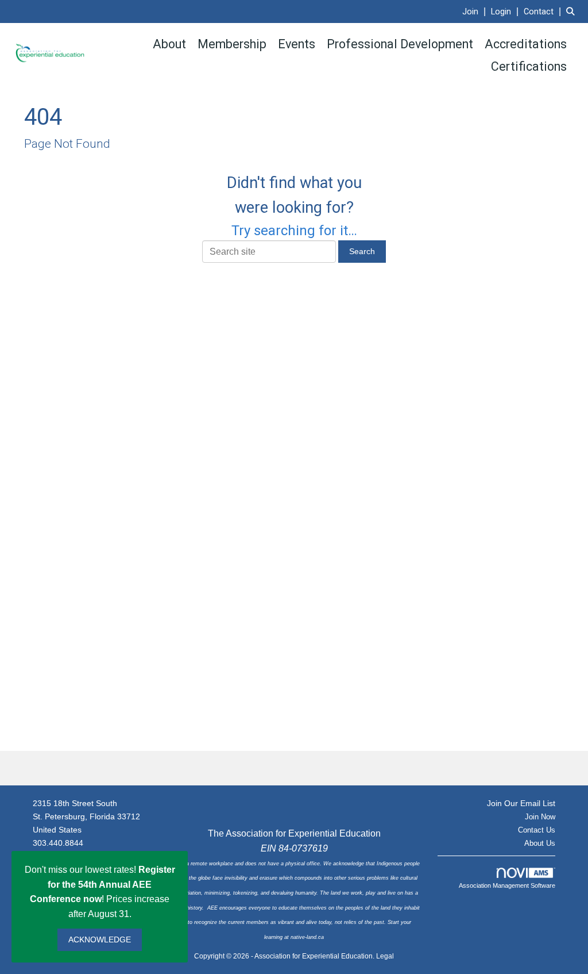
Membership (232, 44)
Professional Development (400, 44)
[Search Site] (572, 11)
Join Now (540, 816)
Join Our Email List (521, 803)
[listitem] (475, 11)
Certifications (529, 66)
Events (296, 44)
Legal (385, 956)
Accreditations (526, 44)
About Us (539, 843)
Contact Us (536, 830)
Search (362, 251)
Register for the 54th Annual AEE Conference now (102, 884)
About (169, 44)
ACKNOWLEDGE (99, 939)
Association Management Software (507, 885)
